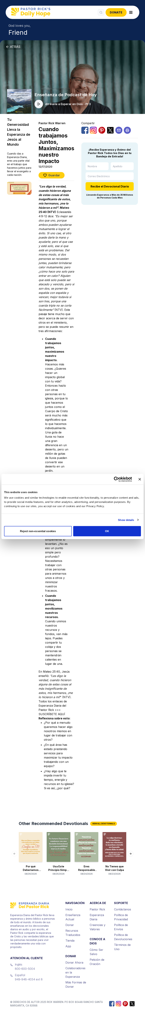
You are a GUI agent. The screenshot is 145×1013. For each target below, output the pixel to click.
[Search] (101, 12)
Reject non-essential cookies (38, 531)
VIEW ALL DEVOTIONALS (103, 824)
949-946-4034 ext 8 (29, 979)
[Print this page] (127, 130)
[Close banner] (139, 479)
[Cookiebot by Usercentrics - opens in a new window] (116, 479)
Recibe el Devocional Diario (110, 186)
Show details (126, 519)
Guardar (54, 175)
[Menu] (131, 12)
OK (107, 531)
